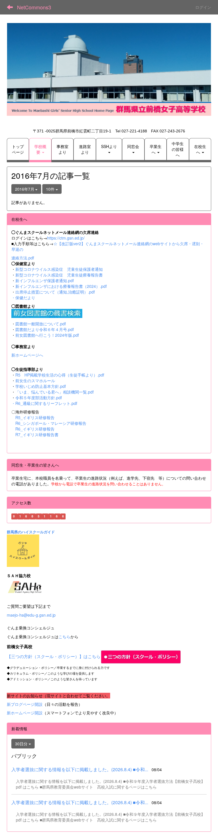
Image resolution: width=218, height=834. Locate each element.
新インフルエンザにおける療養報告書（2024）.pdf (61, 286)
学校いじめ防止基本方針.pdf (40, 386)
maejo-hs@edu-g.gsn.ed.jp (31, 615)
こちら (64, 636)
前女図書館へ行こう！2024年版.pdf (47, 335)
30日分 (22, 743)
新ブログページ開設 (25, 704)
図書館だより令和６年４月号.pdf (44, 329)
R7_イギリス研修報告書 (36, 434)
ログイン (203, 7)
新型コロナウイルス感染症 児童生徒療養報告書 (59, 275)
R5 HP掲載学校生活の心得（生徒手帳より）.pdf (59, 375)
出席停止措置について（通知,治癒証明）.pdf (55, 292)
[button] (40, 149)
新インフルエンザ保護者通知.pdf (44, 280)
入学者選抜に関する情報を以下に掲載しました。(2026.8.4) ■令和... (79, 769)
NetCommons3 (34, 7)
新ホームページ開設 (25, 713)
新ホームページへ (27, 355)
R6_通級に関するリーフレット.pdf (46, 403)
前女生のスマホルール (35, 380)
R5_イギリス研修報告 (36, 417)
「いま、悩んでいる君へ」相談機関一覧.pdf (54, 392)
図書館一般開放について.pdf (40, 323)
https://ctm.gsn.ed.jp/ (66, 238)
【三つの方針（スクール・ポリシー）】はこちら (53, 656)
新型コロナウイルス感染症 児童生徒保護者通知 (59, 269)
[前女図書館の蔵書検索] (46, 313)
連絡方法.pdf (22, 258)
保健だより (25, 297)
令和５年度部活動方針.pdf (38, 397)
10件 (51, 189)
